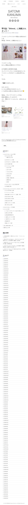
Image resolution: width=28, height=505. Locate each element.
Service (22, 1)
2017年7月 (6, 455)
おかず (8, 167)
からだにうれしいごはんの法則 (11, 184)
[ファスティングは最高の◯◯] (7, 110)
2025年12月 (6, 268)
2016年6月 (6, 473)
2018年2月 (6, 440)
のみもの (8, 173)
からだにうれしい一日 (10, 139)
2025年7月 (6, 277)
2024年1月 (6, 299)
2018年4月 (6, 436)
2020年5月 (6, 385)
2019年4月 (6, 412)
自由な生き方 (7, 200)
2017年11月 (6, 447)
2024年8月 (6, 291)
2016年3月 (6, 479)
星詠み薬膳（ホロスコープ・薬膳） (12, 194)
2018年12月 (6, 420)
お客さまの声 (7, 212)
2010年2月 (6, 487)
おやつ (8, 169)
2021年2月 (6, 367)
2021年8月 (6, 354)
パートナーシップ (8, 192)
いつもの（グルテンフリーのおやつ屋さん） (13, 210)
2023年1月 (6, 324)
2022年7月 (6, 332)
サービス (5, 209)
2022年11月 (6, 328)
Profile (17, 1)
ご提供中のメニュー (9, 219)
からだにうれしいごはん (8, 154)
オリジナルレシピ (8, 165)
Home (5, 1)
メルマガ (24, 3)
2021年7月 (6, 356)
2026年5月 (6, 262)
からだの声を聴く (8, 190)
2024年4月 (6, 297)
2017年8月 (6, 453)
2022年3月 (6, 340)
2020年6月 (6, 383)
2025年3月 (6, 283)
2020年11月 (6, 373)
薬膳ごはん (9, 157)
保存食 (8, 175)
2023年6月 (6, 313)
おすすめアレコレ (8, 159)
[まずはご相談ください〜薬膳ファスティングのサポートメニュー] (18, 110)
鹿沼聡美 (16, 32)
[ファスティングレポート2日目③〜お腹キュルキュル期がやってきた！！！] (7, 124)
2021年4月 (6, 363)
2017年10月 (6, 449)
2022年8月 (6, 330)
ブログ (18, 3)
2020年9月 (6, 377)
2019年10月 (6, 399)
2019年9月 (6, 401)
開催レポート (7, 223)
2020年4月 (6, 387)
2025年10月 (6, 273)
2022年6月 (6, 334)
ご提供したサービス (9, 217)
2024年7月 (6, 293)
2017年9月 (6, 451)
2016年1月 (6, 481)
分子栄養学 (7, 186)
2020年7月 (6, 381)
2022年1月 (6, 344)
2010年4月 (6, 485)
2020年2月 (6, 391)
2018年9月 (6, 426)
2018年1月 (6, 442)
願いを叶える (7, 204)
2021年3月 (6, 365)
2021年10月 (6, 350)
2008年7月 (6, 489)
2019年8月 (6, 404)
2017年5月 (6, 457)
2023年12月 (6, 301)
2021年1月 (6, 369)
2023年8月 (6, 309)
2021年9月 (6, 352)
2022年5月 (6, 336)
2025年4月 (6, 281)
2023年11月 (6, 303)
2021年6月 (6, 358)
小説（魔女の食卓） (7, 225)
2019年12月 (6, 395)
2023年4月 (6, 318)
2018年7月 (6, 430)
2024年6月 (6, 295)
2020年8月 (6, 379)
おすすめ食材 (7, 163)
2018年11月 (6, 422)
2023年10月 (6, 305)
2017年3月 (6, 461)
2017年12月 (6, 444)
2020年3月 (6, 389)
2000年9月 (6, 496)
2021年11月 (6, 348)
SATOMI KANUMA (14, 13)
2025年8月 (6, 275)
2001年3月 (6, 494)
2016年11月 (6, 467)
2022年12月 (6, 326)
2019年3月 (6, 414)
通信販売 (7, 221)
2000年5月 (6, 498)
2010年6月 (6, 483)
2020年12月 (6, 371)
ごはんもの (9, 171)
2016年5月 (6, 475)
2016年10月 (6, 469)
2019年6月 (6, 408)
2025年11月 (6, 270)
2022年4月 (6, 338)
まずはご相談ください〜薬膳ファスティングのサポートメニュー (18, 115)
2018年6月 (6, 432)
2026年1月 (6, 266)
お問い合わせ (14, 6)
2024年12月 (6, 285)
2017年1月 (6, 465)
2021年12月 (6, 346)
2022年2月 (6, 342)
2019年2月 (6, 416)
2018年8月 (6, 428)
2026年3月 (6, 264)
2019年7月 (6, 406)
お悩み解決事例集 (8, 214)
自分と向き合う (8, 196)
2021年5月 (6, 361)
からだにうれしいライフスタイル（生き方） (12, 188)
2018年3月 (6, 438)
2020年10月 (6, 375)
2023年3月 (6, 320)
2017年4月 (6, 459)
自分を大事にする (8, 198)
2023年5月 (6, 316)
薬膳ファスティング (11, 3)
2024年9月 (6, 289)
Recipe (3, 3)
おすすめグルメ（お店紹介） (10, 161)
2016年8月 (6, 471)
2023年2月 (6, 322)
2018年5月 (6, 434)
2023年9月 (6, 307)
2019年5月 (6, 410)
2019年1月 (6, 418)
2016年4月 (6, 477)
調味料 (8, 179)
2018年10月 (6, 424)
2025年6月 (6, 279)
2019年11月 (6, 397)
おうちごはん (7, 155)
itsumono (11, 1)
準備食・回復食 (10, 177)
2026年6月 (6, 260)
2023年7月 (6, 311)
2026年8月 (6, 258)
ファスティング (19, 139)
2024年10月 (6, 287)
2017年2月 (6, 463)
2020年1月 (6, 393)
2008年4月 (6, 492)
